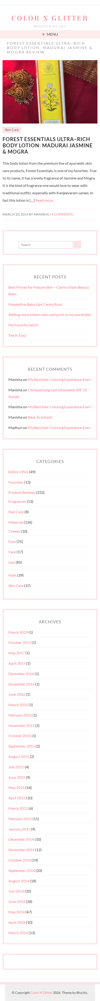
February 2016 (20, 715)
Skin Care (12, 130)
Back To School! (40, 417)
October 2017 (19, 642)
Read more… (45, 200)
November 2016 (21, 684)
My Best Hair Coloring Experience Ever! (59, 379)
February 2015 (20, 818)
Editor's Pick (18, 472)
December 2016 (21, 673)
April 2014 (16, 922)
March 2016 (18, 704)
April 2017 (16, 663)
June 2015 (16, 777)
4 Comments (62, 214)
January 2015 (19, 829)
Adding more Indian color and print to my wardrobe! (49, 314)
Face (12, 552)
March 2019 (18, 632)
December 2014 (21, 839)
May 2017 (16, 653)
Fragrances (17, 501)
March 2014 (18, 932)
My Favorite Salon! (23, 325)
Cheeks (14, 531)
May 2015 (16, 787)
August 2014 (18, 881)
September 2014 (21, 870)
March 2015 (18, 808)
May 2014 (16, 912)
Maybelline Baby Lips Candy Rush (35, 304)
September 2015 (21, 746)
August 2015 (18, 756)
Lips (11, 562)
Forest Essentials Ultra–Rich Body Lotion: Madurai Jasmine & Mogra (48, 145)
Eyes (12, 541)
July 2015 (16, 767)
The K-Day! (17, 335)
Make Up (15, 522)
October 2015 (19, 735)
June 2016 (16, 694)
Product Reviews (21, 492)
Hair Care (16, 512)
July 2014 (16, 891)
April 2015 (16, 798)
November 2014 (21, 849)
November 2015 (21, 725)
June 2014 (16, 901)
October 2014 (19, 860)
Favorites (15, 482)
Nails (12, 575)
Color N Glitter (50, 18)
